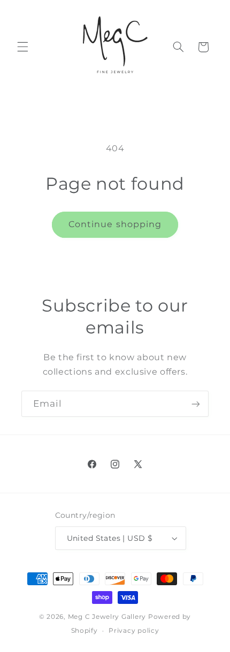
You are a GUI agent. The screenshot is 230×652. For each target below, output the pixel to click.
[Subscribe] (195, 404)
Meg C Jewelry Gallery (107, 616)
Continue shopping (115, 224)
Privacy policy (134, 630)
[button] (22, 47)
